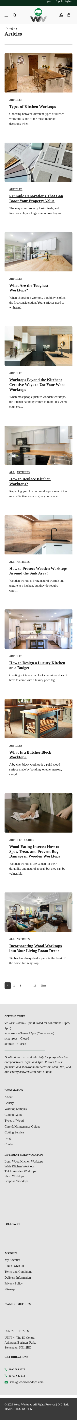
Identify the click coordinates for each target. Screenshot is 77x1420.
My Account (12, 1260)
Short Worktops (14, 1176)
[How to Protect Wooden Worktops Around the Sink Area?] (38, 534)
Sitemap (10, 1289)
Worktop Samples (16, 1108)
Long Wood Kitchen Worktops (24, 1161)
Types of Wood (14, 1120)
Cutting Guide (13, 1114)
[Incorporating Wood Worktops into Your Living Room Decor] (38, 912)
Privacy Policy (14, 1283)
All (12, 472)
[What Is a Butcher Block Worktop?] (38, 718)
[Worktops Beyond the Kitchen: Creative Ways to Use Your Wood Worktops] (38, 346)
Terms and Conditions (18, 1271)
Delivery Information (18, 1277)
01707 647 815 (17, 1375)
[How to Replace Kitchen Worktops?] (38, 445)
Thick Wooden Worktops (20, 1171)
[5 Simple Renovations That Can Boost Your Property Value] (38, 162)
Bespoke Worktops (16, 1181)
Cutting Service (14, 1132)
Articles (15, 99)
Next (43, 985)
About (8, 1097)
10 (35, 985)
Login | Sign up (14, 1265)
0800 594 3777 (17, 1369)
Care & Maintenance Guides (22, 1126)
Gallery (9, 1103)
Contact (9, 1144)
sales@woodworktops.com (26, 1382)
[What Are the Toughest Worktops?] (38, 251)
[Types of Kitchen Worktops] (38, 73)
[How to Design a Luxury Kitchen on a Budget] (38, 629)
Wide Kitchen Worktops (20, 1166)
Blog (8, 1138)
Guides (29, 839)
